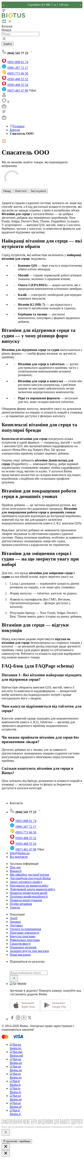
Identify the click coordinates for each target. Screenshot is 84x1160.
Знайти (7, 43)
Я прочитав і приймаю (16, 1141)
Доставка (16, 925)
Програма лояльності (24, 932)
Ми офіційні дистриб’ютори (29, 874)
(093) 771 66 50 (17, 73)
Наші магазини (20, 954)
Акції (13, 918)
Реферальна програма (25, 940)
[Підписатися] (14, 978)
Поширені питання (23, 947)
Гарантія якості (20, 943)
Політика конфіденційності (29, 896)
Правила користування (26, 900)
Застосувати (38, 191)
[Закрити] (6, 1132)
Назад (7, 191)
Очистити (21, 191)
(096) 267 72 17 (17, 67)
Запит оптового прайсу (26, 882)
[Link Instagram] (18, 1019)
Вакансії (15, 871)
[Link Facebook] (12, 1019)
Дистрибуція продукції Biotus (30, 878)
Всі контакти (19, 856)
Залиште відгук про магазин (29, 951)
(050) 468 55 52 (17, 79)
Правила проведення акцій (28, 893)
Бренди (15, 130)
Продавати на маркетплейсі (29, 885)
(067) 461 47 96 (17, 90)
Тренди (15, 907)
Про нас (15, 867)
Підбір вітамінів (21, 904)
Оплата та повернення (25, 929)
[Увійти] (4, 96)
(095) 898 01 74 (17, 62)
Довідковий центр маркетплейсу (32, 889)
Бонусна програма (22, 936)
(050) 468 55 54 (17, 85)
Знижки (15, 921)
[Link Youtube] (24, 1019)
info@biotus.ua (20, 853)
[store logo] (13, 16)
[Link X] (29, 1019)
